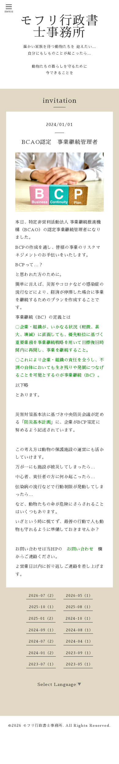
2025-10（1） (42, 607)
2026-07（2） (42, 595)
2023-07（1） (42, 664)
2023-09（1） (79, 653)
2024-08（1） (79, 630)
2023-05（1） (79, 664)
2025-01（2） (42, 618)
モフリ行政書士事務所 (59, 26)
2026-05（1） (79, 595)
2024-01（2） (42, 653)
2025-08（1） (79, 607)
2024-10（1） (79, 618)
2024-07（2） (42, 641)
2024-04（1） (79, 641)
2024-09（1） (42, 630)
